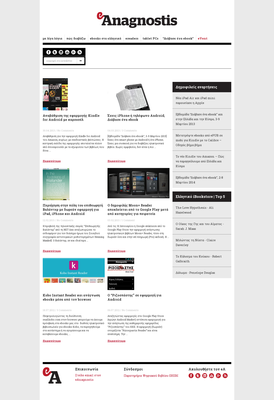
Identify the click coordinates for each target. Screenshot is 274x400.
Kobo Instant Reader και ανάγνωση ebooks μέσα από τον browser (71, 297)
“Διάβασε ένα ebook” (178, 38)
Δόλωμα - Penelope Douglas (195, 273)
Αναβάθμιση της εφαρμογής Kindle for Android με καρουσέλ (71, 117)
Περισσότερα (52, 161)
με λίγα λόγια (52, 38)
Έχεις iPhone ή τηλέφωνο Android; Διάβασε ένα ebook (136, 117)
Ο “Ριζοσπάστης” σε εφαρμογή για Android (134, 297)
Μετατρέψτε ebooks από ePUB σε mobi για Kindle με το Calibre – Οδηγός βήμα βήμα (199, 140)
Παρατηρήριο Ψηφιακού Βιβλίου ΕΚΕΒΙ (151, 376)
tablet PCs (150, 38)
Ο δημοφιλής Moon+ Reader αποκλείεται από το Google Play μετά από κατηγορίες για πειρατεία (138, 209)
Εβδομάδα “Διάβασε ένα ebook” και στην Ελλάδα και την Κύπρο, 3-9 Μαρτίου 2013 (199, 119)
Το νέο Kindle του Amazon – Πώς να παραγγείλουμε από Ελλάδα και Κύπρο (200, 161)
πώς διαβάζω (76, 38)
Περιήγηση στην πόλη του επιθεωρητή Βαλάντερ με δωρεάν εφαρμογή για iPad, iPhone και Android (73, 209)
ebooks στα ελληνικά (105, 38)
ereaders (131, 38)
